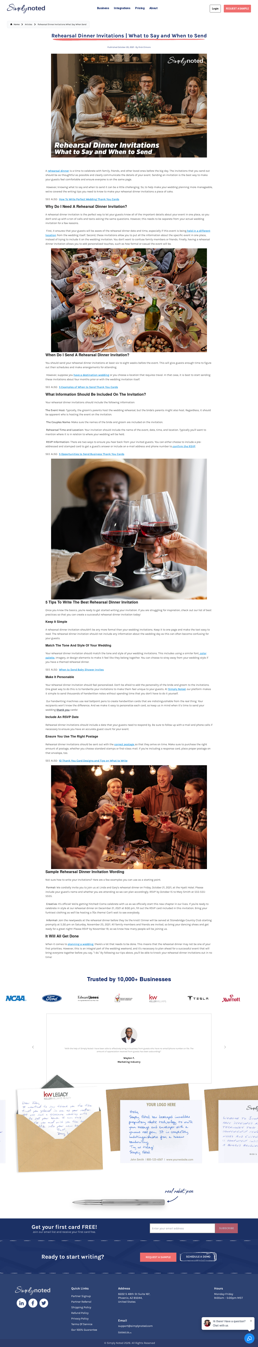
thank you (63, 709)
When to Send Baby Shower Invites (81, 669)
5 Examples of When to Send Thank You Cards (88, 387)
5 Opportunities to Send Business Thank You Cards (91, 454)
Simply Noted (177, 689)
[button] (33, 1047)
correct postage (124, 744)
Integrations (122, 8)
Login (215, 8)
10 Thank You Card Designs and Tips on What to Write (93, 760)
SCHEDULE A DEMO (198, 1257)
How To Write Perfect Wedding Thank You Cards (89, 199)
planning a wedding (80, 944)
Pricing (139, 8)
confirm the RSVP (183, 446)
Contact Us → (125, 1333)
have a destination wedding (91, 375)
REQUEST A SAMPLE (237, 8)
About (153, 8)
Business (103, 8)
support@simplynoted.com (135, 1327)
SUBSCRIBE (226, 1229)
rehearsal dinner (58, 170)
